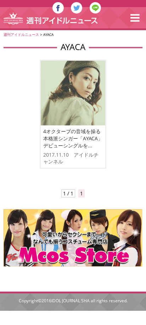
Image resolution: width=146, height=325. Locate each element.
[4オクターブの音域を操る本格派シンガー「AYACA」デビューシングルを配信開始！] (73, 93)
